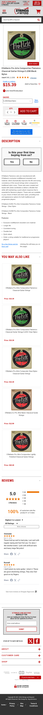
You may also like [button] (21, 257)
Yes (12, 162)
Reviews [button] (21, 480)
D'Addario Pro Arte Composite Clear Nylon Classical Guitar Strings (21, 372)
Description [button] (21, 141)
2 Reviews (33, 78)
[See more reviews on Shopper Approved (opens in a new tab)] (19, 554)
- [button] (39, 141)
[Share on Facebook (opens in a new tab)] (11, 554)
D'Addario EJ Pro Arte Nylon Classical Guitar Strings (21, 414)
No (31, 162)
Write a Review (21, 526)
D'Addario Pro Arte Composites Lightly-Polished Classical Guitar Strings (21, 455)
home (3, 705)
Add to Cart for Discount (37, 3)
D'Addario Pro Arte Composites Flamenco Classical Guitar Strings (21, 289)
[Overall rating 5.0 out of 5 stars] (23, 78)
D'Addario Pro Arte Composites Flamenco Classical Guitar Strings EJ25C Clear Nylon (21, 331)
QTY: (11, 108)
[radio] (31, 492)
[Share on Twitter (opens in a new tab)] (15, 554)
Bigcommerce (32, 699)
